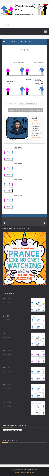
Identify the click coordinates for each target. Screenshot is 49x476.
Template (16, 472)
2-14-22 (24, 50)
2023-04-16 (7, 299)
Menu (6, 25)
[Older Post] (44, 223)
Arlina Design (31, 472)
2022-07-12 (18, 148)
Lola (15, 103)
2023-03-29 (7, 333)
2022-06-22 (18, 196)
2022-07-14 (18, 164)
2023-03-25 (7, 402)
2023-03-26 (7, 385)
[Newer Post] (4, 223)
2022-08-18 (18, 180)
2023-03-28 (7, 350)
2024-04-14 (7, 316)
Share (19, 110)
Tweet (12, 110)
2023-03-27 (7, 368)
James (10, 103)
